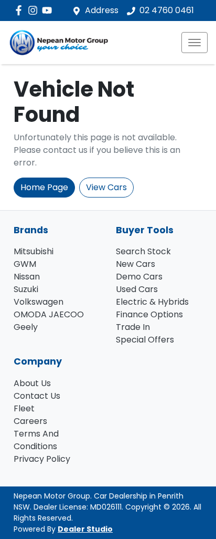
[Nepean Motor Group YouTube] (49, 10)
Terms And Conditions (36, 440)
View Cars (106, 187)
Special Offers (145, 340)
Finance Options (149, 314)
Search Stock (143, 251)
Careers (30, 421)
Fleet (24, 408)
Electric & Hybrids (152, 302)
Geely (26, 327)
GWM (25, 264)
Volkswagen (38, 302)
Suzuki (26, 289)
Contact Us (37, 396)
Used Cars (137, 289)
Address (101, 10)
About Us (32, 383)
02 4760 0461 (166, 10)
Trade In (133, 327)
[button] (194, 42)
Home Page (44, 187)
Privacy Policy (42, 459)
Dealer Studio (85, 529)
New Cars (135, 264)
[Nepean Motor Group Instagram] (35, 10)
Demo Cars (139, 277)
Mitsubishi (33, 251)
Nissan (27, 277)
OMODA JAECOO (49, 314)
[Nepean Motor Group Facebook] (21, 10)
